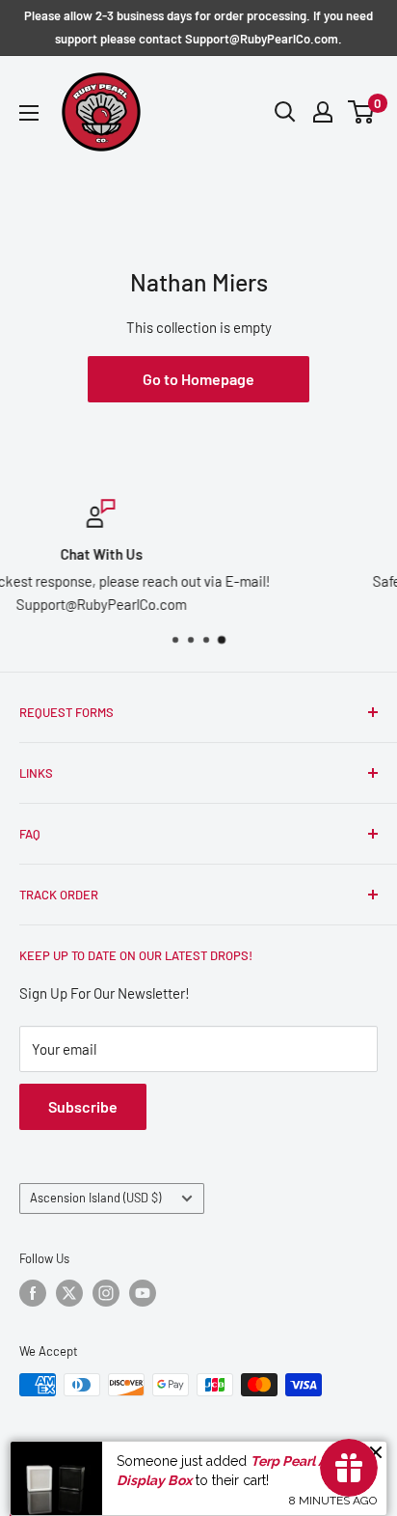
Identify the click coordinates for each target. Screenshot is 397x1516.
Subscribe (83, 1106)
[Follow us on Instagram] (106, 1293)
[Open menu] (29, 113)
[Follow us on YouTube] (142, 1293)
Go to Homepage (198, 379)
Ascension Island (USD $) (95, 1197)
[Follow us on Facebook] (32, 1293)
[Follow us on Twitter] (69, 1293)
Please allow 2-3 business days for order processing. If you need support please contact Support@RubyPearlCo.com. (198, 27)
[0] (362, 112)
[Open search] (285, 112)
